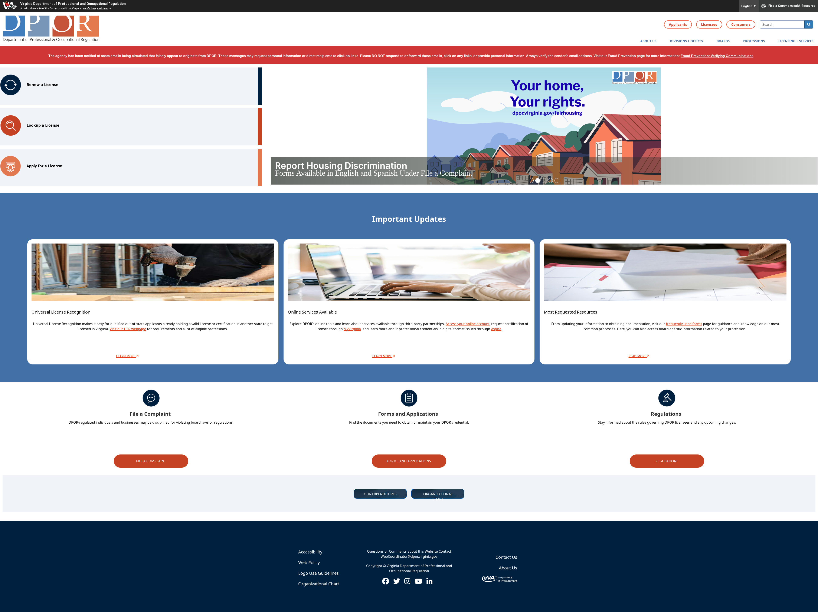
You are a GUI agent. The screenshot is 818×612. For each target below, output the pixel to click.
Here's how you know (95, 8)
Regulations (666, 461)
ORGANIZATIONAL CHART (438, 495)
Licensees (709, 24)
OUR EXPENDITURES (380, 494)
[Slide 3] (544, 180)
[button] (648, 41)
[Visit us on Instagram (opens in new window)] (407, 582)
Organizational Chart (318, 584)
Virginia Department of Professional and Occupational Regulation (73, 4)
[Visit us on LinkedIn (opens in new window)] (429, 582)
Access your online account (468, 323)
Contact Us (506, 557)
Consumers (740, 24)
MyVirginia (352, 329)
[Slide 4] (550, 180)
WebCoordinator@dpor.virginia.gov (409, 556)
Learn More (126, 356)
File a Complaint (151, 461)
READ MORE (638, 356)
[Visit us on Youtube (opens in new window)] (418, 582)
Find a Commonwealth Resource (791, 5)
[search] (808, 24)
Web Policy (309, 562)
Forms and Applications (409, 461)
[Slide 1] (531, 180)
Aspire (496, 329)
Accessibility (310, 552)
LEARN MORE (382, 356)
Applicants (678, 24)
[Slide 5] (556, 180)
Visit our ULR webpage (128, 329)
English (748, 6)
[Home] (51, 29)
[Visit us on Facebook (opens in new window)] (385, 582)
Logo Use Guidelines (318, 573)
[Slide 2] (537, 180)
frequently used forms (684, 323)
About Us (508, 568)
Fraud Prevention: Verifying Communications (717, 56)
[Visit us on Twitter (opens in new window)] (396, 582)
